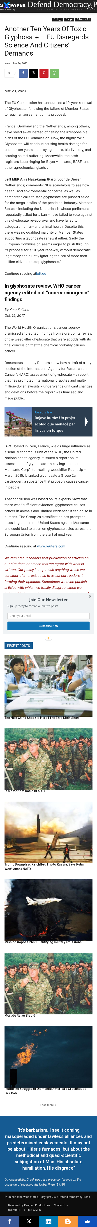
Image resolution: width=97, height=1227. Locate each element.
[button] (48, 599)
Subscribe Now (48, 626)
